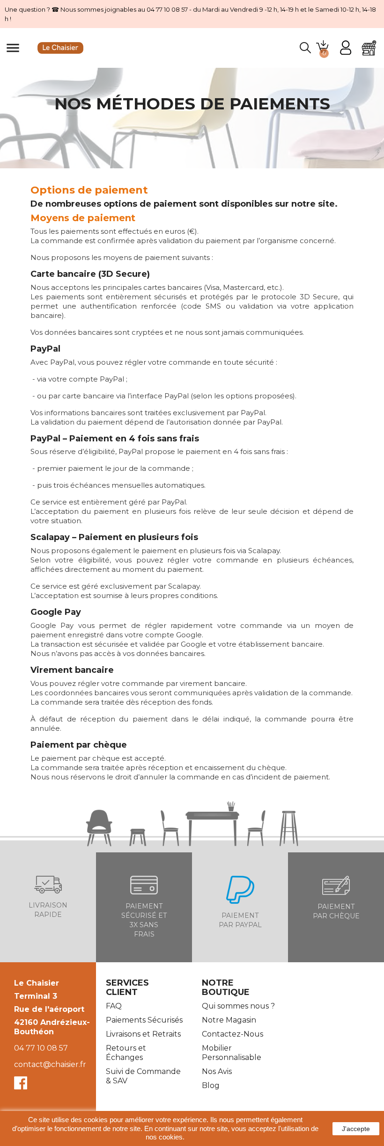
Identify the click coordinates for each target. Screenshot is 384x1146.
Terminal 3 (35, 996)
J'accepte (356, 1128)
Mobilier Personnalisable (231, 1053)
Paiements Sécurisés (144, 1020)
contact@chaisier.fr (50, 1064)
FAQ (114, 1006)
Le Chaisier (36, 983)
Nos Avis (217, 1071)
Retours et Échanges (126, 1053)
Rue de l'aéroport (49, 1009)
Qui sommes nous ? (238, 1006)
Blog (211, 1085)
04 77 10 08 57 (41, 1048)
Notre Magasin (229, 1020)
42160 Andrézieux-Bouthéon (52, 1027)
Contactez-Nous (232, 1034)
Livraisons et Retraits (143, 1034)
